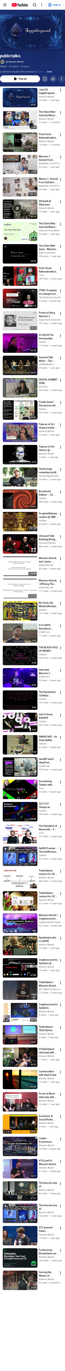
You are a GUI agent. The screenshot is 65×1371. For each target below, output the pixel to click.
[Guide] (5, 5)
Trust (41, 275)
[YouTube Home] (19, 5)
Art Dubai (43, 387)
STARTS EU (44, 632)
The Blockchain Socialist (51, 297)
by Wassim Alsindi (15, 62)
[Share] (53, 78)
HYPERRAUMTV (46, 364)
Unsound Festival (47, 543)
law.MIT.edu (44, 766)
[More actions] (61, 78)
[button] (32, 32)
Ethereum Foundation (49, 230)
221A (41, 833)
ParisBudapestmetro (49, 476)
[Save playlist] (44, 78)
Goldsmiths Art (46, 565)
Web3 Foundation (47, 253)
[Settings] (42, 5)
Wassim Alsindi (46, 97)
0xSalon (42, 342)
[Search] (35, 5)
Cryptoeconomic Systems (51, 922)
